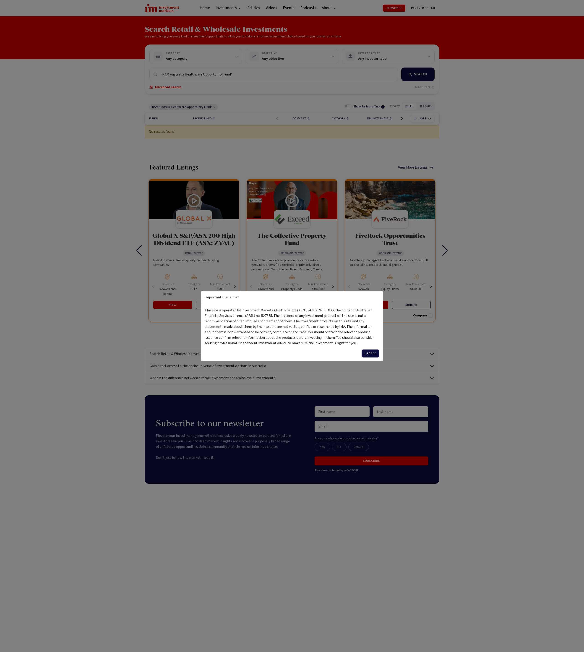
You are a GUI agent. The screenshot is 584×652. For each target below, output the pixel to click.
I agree (370, 353)
